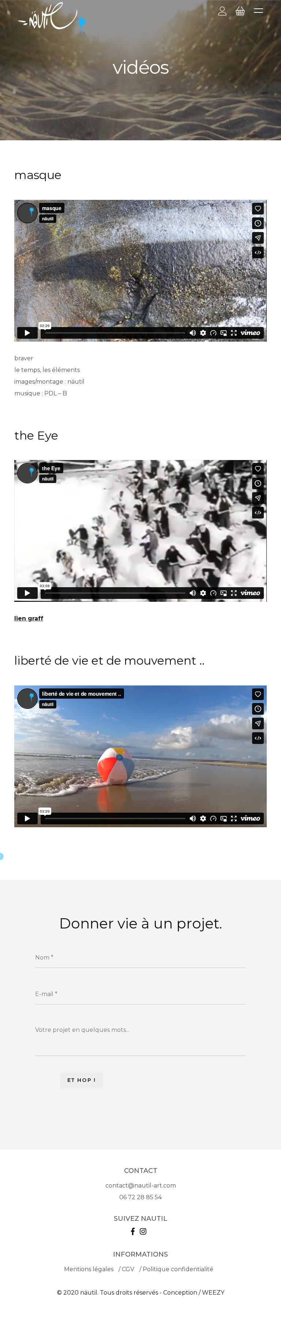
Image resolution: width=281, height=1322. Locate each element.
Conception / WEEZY (193, 1292)
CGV (128, 1269)
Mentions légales (88, 1269)
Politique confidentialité (178, 1269)
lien (20, 618)
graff (34, 618)
